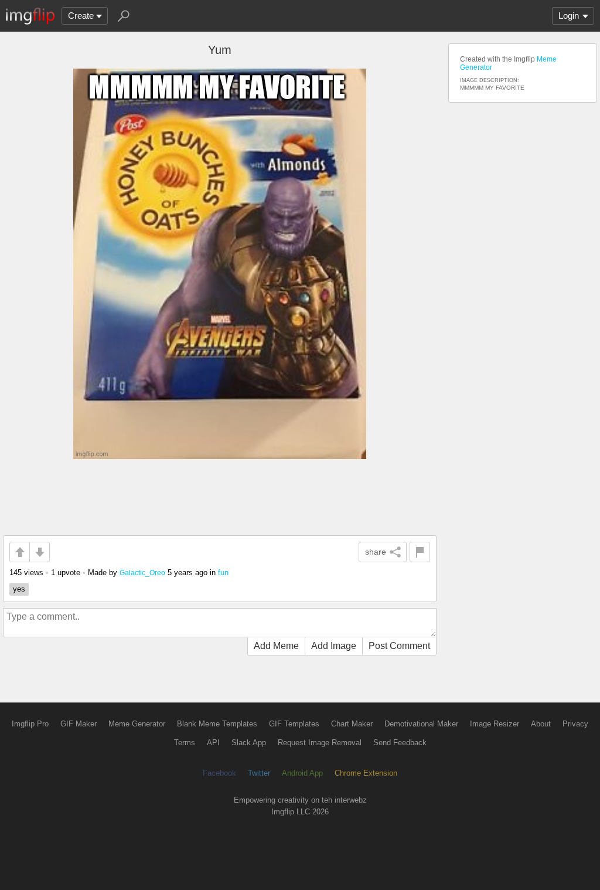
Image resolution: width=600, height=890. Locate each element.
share (375, 551)
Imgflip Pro (30, 723)
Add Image (333, 646)
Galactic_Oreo (142, 572)
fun (223, 572)
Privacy (575, 723)
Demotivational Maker (421, 723)
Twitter (259, 773)
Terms (184, 742)
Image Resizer (494, 723)
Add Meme (276, 646)
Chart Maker (352, 723)
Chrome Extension (366, 773)
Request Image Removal (320, 742)
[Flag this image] (420, 552)
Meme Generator (136, 723)
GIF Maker (78, 723)
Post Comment (399, 646)
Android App (302, 773)
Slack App (248, 742)
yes (19, 589)
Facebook (219, 773)
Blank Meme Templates (217, 723)
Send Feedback (400, 742)
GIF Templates (294, 723)
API (213, 742)
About (541, 723)
